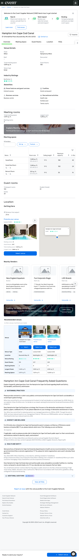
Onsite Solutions (6, 505)
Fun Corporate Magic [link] (42, 278)
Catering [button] (15, 291)
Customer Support (7, 515)
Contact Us (5, 513)
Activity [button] (8, 291)
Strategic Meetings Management (49, 502)
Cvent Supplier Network (8, 496)
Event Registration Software (48, 498)
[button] (13, 144)
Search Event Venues (8, 498)
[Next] (77, 42)
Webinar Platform (45, 507)
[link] (16, 270)
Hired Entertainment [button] (39, 291)
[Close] (73, 13)
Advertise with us (45, 518)
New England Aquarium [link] (15, 278)
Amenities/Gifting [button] (66, 291)
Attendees (7, 141)
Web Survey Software (46, 505)
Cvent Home (5, 511)
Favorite (74, 34)
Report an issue (19, 489)
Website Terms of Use (46, 515)
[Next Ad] (34, 220)
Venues (9, 7)
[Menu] (2, 2)
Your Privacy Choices (8, 518)
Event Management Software (48, 496)
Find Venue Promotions (8, 500)
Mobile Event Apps (45, 500)
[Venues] (75, 3)
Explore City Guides (7, 502)
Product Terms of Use (46, 513)
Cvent (3, 7)
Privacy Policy (44, 511)
